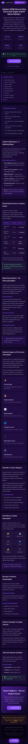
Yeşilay (15, 720)
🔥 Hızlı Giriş (14, 740)
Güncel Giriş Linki (14, 61)
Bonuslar (7, 93)
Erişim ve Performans (10, 82)
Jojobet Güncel (8, 727)
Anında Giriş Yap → (20, 2)
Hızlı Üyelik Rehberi (9, 80)
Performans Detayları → (14, 66)
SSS (6, 99)
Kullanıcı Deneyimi (9, 95)
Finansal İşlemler (9, 91)
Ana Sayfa (3, 72)
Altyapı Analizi (8, 86)
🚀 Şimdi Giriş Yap (14, 708)
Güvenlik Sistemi (9, 88)
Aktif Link (21, 727)
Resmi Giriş (15, 727)
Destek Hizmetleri (9, 97)
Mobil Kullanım (8, 84)
